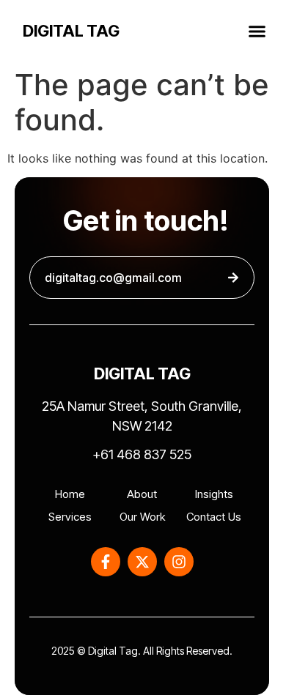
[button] (257, 31)
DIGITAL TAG (71, 30)
